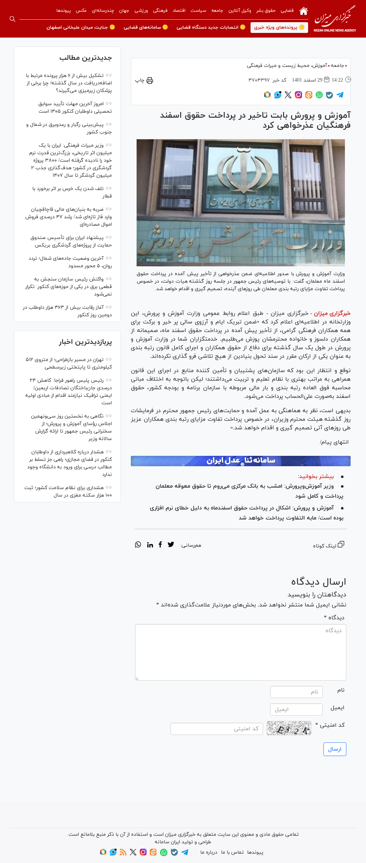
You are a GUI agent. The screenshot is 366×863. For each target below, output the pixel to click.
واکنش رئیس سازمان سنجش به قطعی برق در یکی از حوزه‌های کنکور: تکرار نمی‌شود (68, 287)
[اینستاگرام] (298, 97)
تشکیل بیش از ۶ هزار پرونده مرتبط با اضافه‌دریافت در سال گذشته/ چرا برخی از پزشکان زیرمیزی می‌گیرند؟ (69, 83)
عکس (81, 11)
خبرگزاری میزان (332, 313)
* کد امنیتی (330, 725)
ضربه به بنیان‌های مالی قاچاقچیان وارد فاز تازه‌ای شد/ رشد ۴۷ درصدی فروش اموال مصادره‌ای (68, 217)
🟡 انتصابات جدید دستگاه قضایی (211, 27)
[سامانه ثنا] (241, 461)
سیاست (198, 11)
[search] (12, 19)
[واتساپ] (319, 97)
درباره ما (208, 852)
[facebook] (160, 545)
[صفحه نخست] (303, 10)
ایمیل (338, 708)
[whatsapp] (138, 545)
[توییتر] (288, 97)
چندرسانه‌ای (103, 11)
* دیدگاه (334, 618)
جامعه (217, 11)
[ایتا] (308, 97)
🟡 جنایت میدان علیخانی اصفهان (80, 27)
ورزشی (141, 11)
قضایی (287, 11)
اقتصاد (179, 11)
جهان (124, 11)
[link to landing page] (334, 18)
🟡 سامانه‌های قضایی (146, 27)
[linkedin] (150, 545)
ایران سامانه (167, 842)
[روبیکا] (267, 97)
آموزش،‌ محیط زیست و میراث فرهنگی (287, 65)
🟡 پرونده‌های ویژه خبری (279, 27)
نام (341, 690)
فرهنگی (160, 11)
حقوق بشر (266, 11)
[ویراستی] (277, 97)
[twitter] (171, 546)
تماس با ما (232, 852)
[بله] (329, 97)
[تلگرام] (339, 97)
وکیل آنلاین (239, 11)
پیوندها (63, 11)
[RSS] (123, 854)
